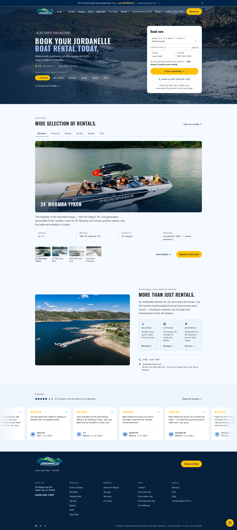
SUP (106, 78)
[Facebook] (36, 526)
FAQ (174, 492)
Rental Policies (174, 526)
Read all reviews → (192, 399)
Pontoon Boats (76, 487)
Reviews (176, 487)
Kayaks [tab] (91, 133)
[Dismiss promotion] (202, 3)
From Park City (144, 492)
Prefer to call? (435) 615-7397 (176, 79)
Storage (107, 492)
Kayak (95, 78)
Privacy (186, 526)
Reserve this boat (189, 254)
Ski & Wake (58, 78)
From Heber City (145, 496)
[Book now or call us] (230, 523)
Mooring (107, 496)
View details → (163, 254)
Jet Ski (84, 78)
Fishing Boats (75, 496)
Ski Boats (73, 492)
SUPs (71, 510)
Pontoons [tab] (55, 133)
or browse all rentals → (47, 85)
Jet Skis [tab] (79, 133)
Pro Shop (108, 501)
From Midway (144, 505)
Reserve (194, 11)
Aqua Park (74, 514)
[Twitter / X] (41, 526)
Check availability (173, 71)
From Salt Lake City (146, 501)
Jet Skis (73, 501)
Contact (141, 487)
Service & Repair (111, 487)
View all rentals (191, 124)
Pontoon (44, 78)
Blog (174, 496)
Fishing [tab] (68, 133)
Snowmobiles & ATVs (181, 501)
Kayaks (72, 505)
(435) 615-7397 (175, 11)
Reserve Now (191, 464)
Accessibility (196, 526)
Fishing (72, 78)
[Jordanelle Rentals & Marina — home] (45, 11)
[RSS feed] (45, 526)
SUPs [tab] (102, 133)
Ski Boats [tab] (41, 133)
